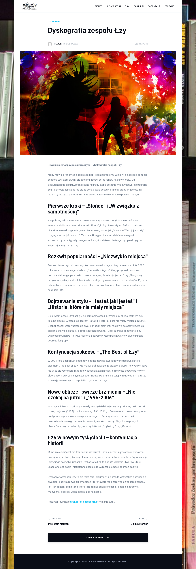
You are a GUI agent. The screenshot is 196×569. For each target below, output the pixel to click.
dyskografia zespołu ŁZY (84, 501)
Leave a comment (96, 538)
